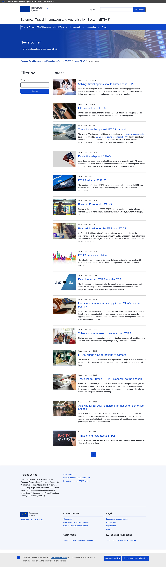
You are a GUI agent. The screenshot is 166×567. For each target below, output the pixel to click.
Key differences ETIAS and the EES (99, 279)
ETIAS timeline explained (93, 255)
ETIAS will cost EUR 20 (92, 180)
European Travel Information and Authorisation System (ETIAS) (45, 61)
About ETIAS (58, 27)
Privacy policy (111, 522)
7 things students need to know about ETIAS (104, 333)
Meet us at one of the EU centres (76, 522)
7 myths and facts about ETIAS (97, 435)
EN (94, 10)
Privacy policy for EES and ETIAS (76, 478)
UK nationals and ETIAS (92, 108)
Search (35, 91)
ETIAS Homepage (44, 27)
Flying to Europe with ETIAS (95, 204)
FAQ (104, 27)
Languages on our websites (117, 519)
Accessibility (68, 474)
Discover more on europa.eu (31, 520)
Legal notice (111, 526)
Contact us (67, 519)
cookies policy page (59, 557)
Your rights (91, 27)
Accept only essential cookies (135, 558)
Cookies (109, 529)
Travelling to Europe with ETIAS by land (102, 129)
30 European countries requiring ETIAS (112, 137)
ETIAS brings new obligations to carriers (102, 354)
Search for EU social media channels (78, 540)
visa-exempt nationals (135, 134)
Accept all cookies (112, 558)
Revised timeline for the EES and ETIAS (102, 228)
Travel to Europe (28, 27)
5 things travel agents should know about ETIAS (106, 84)
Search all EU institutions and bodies (121, 540)
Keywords (24, 80)
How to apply (75, 27)
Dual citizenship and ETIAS (94, 156)
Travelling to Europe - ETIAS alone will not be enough (110, 378)
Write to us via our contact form (75, 526)
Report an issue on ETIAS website (77, 481)
